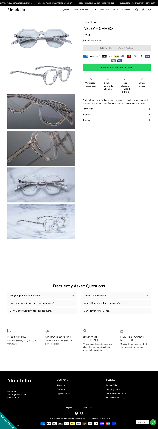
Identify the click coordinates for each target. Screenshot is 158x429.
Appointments (63, 393)
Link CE (100, 418)
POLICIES (110, 380)
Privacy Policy (112, 397)
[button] (8, 420)
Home (85, 22)
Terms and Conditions (116, 393)
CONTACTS (62, 380)
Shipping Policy (113, 389)
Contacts (61, 389)
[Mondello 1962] (16, 9)
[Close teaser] (18, 426)
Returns (86, 120)
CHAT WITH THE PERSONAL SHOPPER (116, 67)
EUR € (85, 408)
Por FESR (107, 418)
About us (61, 385)
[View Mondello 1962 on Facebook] (76, 413)
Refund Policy (112, 385)
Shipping (87, 114)
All (91, 22)
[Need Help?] (153, 422)
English (69, 408)
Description (88, 108)
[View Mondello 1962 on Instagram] (82, 413)
